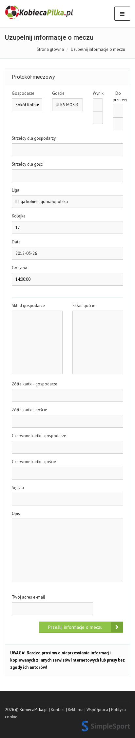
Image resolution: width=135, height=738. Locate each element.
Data (16, 242)
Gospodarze (23, 93)
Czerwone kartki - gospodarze (39, 436)
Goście (58, 93)
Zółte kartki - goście (29, 410)
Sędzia (18, 487)
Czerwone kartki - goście (34, 461)
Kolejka (19, 216)
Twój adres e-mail (28, 597)
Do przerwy (118, 96)
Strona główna (50, 49)
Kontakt (58, 709)
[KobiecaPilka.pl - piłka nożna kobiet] (39, 12)
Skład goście (83, 305)
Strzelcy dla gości (28, 164)
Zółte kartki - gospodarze (34, 384)
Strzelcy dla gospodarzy (34, 138)
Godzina (19, 268)
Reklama (76, 709)
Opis (16, 513)
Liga (15, 190)
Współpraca (97, 709)
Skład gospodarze (28, 305)
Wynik (98, 93)
